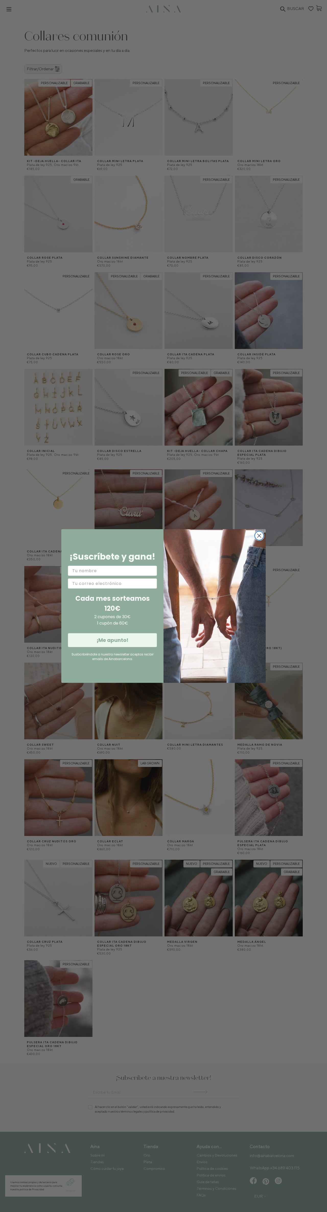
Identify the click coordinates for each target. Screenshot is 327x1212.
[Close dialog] (259, 535)
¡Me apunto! (112, 640)
